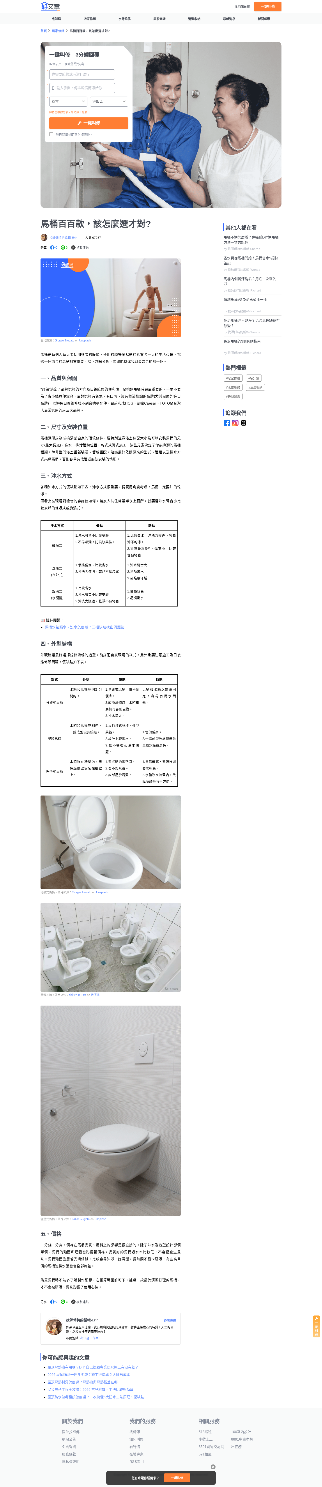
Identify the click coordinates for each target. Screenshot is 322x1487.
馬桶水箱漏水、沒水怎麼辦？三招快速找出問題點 (84, 627)
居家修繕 (159, 19)
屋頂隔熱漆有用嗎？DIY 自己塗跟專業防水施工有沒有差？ (93, 1367)
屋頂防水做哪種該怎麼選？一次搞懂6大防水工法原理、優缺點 (96, 1397)
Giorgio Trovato (64, 340)
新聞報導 (264, 19)
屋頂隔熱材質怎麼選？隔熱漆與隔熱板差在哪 (83, 1382)
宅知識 (56, 19)
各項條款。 (85, 134)
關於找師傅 (71, 1432)
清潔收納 (194, 19)
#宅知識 (253, 378)
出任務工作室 (89, 1338)
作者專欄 (170, 1320)
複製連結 (82, 247)
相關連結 (72, 1338)
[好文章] (50, 6)
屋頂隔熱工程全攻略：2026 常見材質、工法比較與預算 (90, 1390)
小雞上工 (206, 1439)
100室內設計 (241, 1432)
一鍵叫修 (268, 6)
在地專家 (136, 1454)
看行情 (134, 1447)
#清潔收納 (255, 387)
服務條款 (69, 1454)
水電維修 (125, 19)
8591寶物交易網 (211, 1447)
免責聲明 (69, 1447)
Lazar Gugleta (81, 1219)
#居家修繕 (233, 378)
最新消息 (229, 19)
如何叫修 (136, 1439)
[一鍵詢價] (316, 1336)
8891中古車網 (242, 1439)
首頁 (44, 31)
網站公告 (69, 1439)
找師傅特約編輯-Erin (63, 237)
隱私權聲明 (71, 1462)
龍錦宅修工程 (77, 995)
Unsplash (85, 340)
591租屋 (205, 1454)
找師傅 (95, 995)
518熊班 (205, 1432)
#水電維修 (233, 387)
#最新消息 (233, 396)
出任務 (236, 1447)
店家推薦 (90, 19)
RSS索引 (136, 1462)
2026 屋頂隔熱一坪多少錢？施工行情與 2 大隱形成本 (89, 1375)
